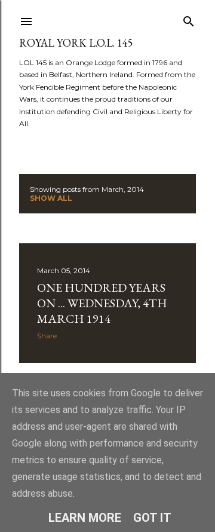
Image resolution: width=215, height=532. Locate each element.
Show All (51, 198)
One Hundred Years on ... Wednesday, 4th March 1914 (102, 303)
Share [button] (47, 335)
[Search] (189, 18)
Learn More (84, 517)
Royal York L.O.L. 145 (76, 43)
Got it (152, 517)
